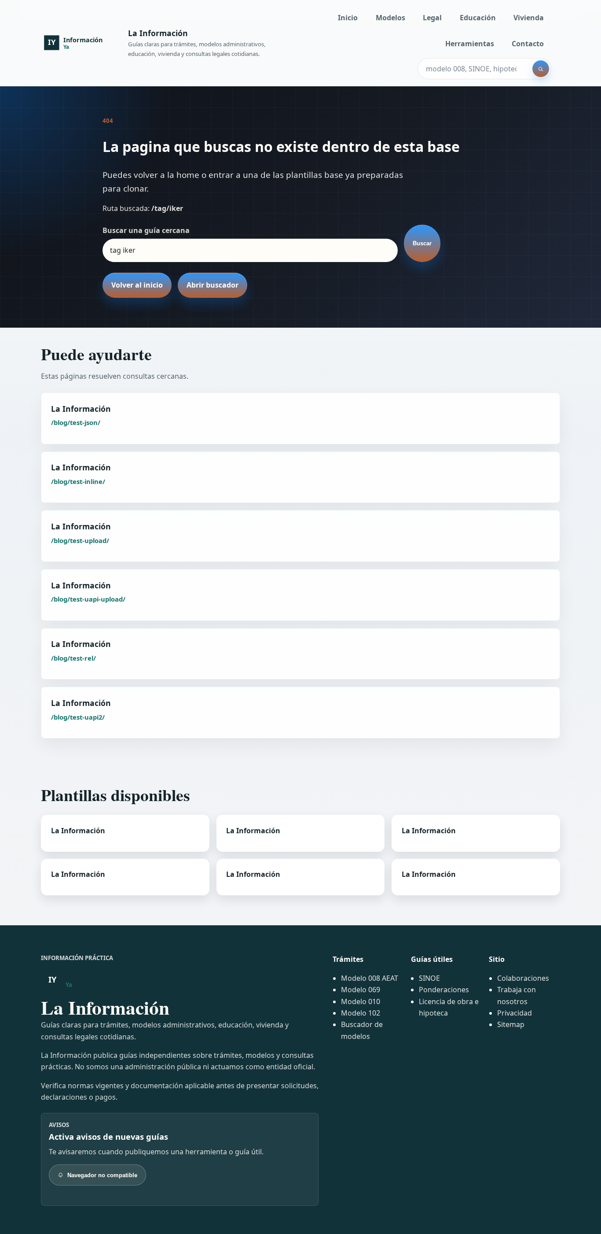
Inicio (348, 17)
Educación (478, 17)
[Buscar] (540, 68)
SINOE (429, 978)
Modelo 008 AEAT (369, 978)
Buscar (422, 243)
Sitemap (510, 1024)
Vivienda (528, 17)
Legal (432, 17)
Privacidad (514, 1013)
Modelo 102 (360, 1013)
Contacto (528, 43)
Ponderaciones (444, 989)
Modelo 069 (360, 989)
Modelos (390, 17)
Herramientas (469, 43)
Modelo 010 (360, 1001)
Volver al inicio (137, 285)
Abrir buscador (212, 285)
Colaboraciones (523, 978)
